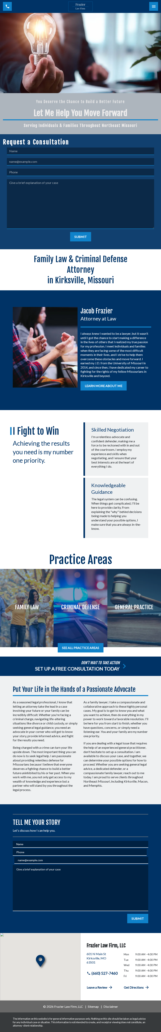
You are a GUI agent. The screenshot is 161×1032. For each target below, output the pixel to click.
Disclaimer (110, 1006)
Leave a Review (97, 987)
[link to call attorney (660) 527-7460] (7, 6)
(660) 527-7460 (104, 973)
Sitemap (93, 1006)
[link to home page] (80, 6)
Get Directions (134, 987)
